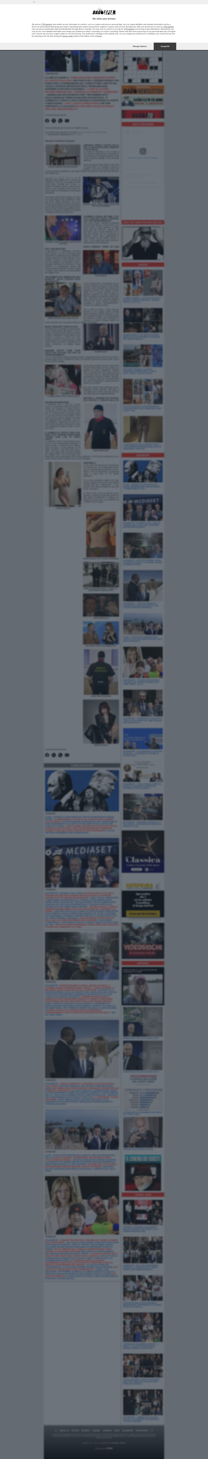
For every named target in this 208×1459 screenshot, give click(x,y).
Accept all (165, 46)
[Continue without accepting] (34, 2)
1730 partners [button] (46, 24)
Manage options (140, 46)
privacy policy (68, 36)
